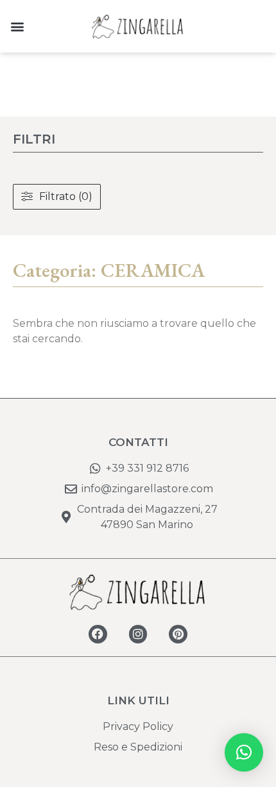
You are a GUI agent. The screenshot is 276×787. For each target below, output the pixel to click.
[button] (17, 26)
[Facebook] (98, 634)
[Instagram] (138, 634)
